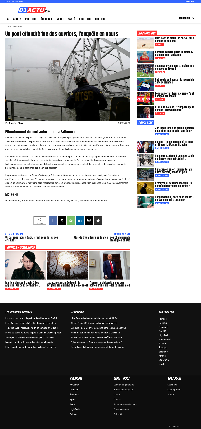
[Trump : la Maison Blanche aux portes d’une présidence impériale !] (109, 265)
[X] (62, 220)
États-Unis (160, 58)
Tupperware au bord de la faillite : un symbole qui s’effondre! (174, 198)
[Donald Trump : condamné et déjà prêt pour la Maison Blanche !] (145, 147)
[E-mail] (89, 220)
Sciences (159, 44)
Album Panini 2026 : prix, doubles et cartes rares (94, 323)
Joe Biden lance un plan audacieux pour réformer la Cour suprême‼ (174, 129)
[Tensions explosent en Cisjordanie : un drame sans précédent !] (145, 160)
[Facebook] (53, 220)
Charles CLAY (16, 123)
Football (160, 72)
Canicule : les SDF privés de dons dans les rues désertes (98, 328)
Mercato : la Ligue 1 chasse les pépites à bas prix (29, 342)
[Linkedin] (80, 220)
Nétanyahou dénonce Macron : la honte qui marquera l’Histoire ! (173, 184)
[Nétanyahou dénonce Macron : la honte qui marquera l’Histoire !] (145, 188)
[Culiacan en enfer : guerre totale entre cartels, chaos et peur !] (145, 174)
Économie (160, 113)
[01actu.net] (33, 10)
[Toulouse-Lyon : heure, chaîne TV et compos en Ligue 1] (145, 70)
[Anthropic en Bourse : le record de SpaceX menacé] (145, 84)
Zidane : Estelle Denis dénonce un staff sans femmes (96, 337)
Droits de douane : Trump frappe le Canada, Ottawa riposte (174, 108)
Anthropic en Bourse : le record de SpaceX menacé (174, 80)
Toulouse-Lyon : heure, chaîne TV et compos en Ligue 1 (175, 67)
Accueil (8, 27)
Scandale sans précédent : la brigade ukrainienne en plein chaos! (67, 283)
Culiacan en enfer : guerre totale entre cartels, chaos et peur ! (173, 170)
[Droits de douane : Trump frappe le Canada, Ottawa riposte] (145, 112)
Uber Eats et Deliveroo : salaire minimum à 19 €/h (94, 318)
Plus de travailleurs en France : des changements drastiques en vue (102, 238)
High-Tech (160, 86)
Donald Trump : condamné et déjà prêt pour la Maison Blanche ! (174, 143)
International (18, 27)
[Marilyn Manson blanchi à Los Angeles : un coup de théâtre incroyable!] (25, 265)
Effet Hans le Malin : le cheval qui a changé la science (174, 39)
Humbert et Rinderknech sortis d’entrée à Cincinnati (95, 332)
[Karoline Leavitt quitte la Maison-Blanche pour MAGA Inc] (145, 57)
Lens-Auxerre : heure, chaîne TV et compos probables (174, 94)
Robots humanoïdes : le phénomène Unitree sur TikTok (31, 318)
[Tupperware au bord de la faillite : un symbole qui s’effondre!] (145, 202)
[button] (187, 18)
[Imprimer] (98, 220)
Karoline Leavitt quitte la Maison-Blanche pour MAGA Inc (174, 53)
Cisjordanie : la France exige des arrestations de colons (97, 347)
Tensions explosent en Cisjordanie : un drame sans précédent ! (175, 157)
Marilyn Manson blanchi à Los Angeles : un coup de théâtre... (22, 283)
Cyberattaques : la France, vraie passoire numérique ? (96, 342)
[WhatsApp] (71, 220)
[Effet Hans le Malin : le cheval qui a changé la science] (145, 43)
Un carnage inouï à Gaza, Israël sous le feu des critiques (31, 238)
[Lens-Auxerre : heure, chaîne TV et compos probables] (145, 98)
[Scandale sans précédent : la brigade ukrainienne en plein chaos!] (67, 265)
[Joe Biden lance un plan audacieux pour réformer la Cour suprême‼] (145, 133)
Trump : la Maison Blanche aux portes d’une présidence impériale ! (109, 283)
